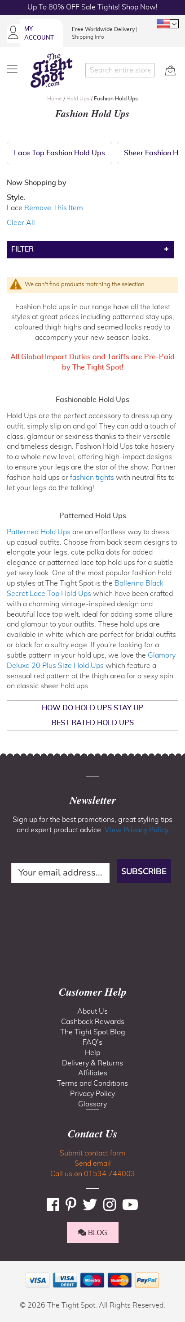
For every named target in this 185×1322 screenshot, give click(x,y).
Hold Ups (78, 98)
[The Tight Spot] (51, 70)
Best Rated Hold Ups (93, 722)
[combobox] (120, 70)
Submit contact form (92, 1153)
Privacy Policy (92, 1093)
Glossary (92, 1104)
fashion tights (92, 477)
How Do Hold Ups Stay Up (93, 708)
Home (55, 98)
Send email (93, 1163)
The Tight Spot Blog (92, 1032)
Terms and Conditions (92, 1083)
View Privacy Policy (136, 830)
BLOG (96, 1232)
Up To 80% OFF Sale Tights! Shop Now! (92, 7)
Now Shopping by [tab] (36, 182)
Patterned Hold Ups (38, 532)
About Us (92, 1011)
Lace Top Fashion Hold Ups (59, 153)
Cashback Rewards (92, 1021)
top (11, 1269)
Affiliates (92, 1073)
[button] (167, 23)
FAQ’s (92, 1042)
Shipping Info (88, 37)
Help (92, 1052)
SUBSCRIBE (144, 871)
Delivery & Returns (92, 1063)
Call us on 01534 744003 (92, 1174)
